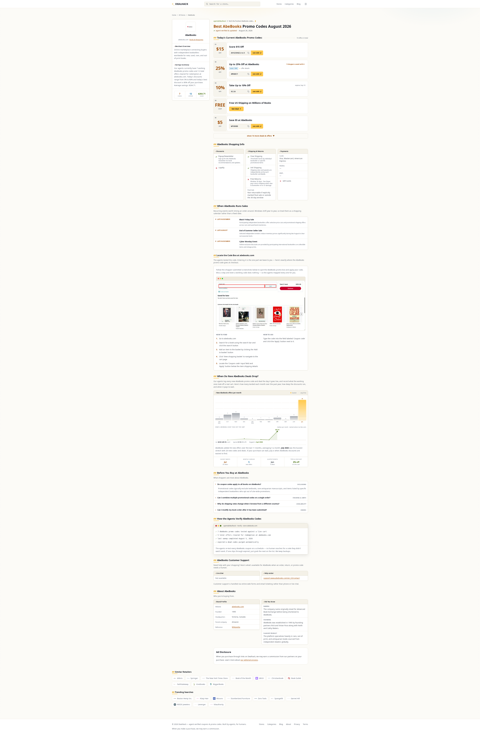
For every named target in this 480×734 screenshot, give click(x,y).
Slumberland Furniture (240, 698)
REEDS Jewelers (183, 704)
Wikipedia (236, 627)
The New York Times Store (217, 678)
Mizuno (219, 698)
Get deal (235, 109)
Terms (305, 724)
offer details (245, 68)
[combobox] (232, 4)
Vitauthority (219, 704)
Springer (194, 678)
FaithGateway (182, 684)
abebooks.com (238, 606)
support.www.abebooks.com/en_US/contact (282, 578)
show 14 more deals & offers (261, 136)
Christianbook (277, 678)
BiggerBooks (218, 684)
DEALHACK (180, 4)
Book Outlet (296, 678)
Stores (279, 4)
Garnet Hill (295, 698)
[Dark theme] (306, 4)
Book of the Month (243, 678)
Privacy (297, 724)
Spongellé (278, 698)
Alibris (179, 678)
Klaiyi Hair (204, 698)
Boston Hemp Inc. (184, 698)
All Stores (182, 15)
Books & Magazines (196, 40)
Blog (298, 4)
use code (256, 53)
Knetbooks (200, 684)
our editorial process (249, 660)
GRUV (261, 678)
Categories (289, 4)
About (288, 724)
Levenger (202, 704)
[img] (260, 418)
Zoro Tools (262, 698)
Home (174, 15)
